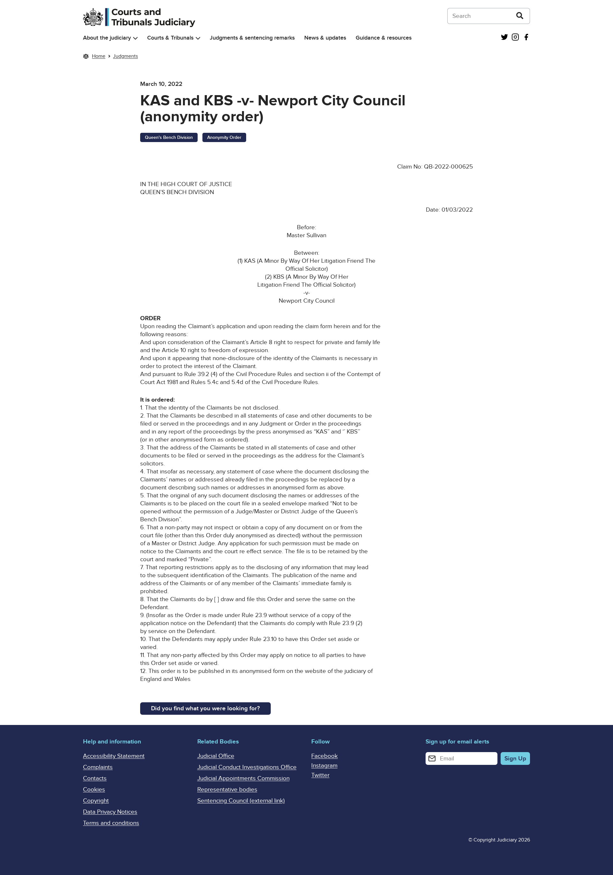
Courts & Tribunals (170, 37)
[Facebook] (526, 37)
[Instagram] (515, 37)
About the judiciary (107, 37)
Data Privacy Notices (110, 812)
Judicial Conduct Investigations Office (247, 767)
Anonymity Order (224, 137)
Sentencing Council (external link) (241, 800)
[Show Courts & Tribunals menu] (198, 38)
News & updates (325, 37)
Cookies (94, 789)
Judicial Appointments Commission (243, 778)
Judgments (125, 56)
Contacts (95, 778)
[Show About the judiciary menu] (135, 38)
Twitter (320, 775)
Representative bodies (227, 789)
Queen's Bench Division (169, 137)
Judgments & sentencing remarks (252, 37)
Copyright (96, 800)
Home (98, 56)
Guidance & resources (384, 37)
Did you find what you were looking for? (205, 708)
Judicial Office (215, 756)
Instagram (324, 765)
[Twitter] (504, 37)
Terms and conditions (111, 823)
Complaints (98, 767)
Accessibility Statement (114, 756)
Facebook (324, 756)
